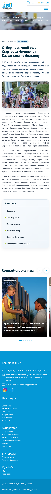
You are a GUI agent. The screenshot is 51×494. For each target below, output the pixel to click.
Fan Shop (6, 411)
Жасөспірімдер (13, 230)
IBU (3, 471)
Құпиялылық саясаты (11, 489)
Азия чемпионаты (9, 408)
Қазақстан (22, 41)
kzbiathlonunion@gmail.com (25, 384)
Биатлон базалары (10, 460)
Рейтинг (5, 443)
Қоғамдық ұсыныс (29, 489)
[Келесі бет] (46, 270)
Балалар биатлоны (15, 237)
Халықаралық (13, 217)
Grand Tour (6, 405)
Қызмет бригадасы (10, 437)
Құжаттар (6, 446)
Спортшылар (7, 431)
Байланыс (6, 420)
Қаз (38, 2)
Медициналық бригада (11, 440)
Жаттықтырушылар (10, 434)
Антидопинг (7, 417)
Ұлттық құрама (13, 224)
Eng (47, 2)
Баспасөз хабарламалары (18, 243)
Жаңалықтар (7, 414)
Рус (42, 2)
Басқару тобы (8, 457)
